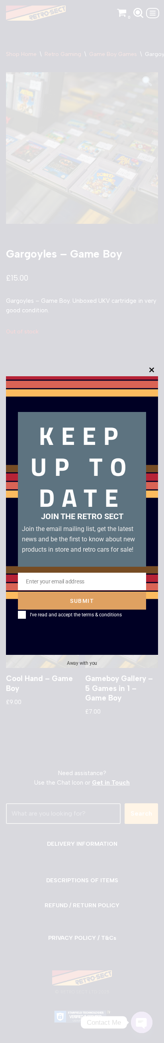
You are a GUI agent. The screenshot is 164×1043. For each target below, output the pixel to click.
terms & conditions (102, 615)
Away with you (82, 663)
